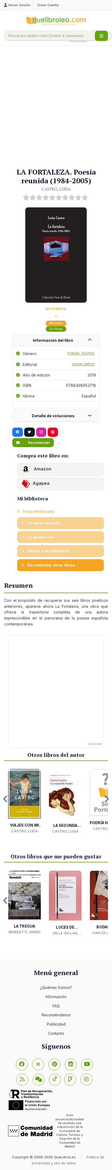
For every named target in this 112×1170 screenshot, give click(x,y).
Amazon (42, 469)
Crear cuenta (48, 5)
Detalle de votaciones (53, 415)
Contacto (56, 1033)
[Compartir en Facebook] (17, 432)
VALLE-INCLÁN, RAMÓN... (65, 933)
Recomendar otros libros (50, 565)
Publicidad (56, 1024)
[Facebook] (22, 1064)
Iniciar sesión (19, 5)
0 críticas (56, 329)
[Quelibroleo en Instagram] (41, 432)
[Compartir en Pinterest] (53, 432)
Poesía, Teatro (81, 353)
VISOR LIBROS (83, 364)
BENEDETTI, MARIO (25, 932)
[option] (24, 801)
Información (56, 996)
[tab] (56, 340)
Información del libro (53, 340)
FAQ (56, 1006)
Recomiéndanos (56, 1015)
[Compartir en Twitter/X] (29, 432)
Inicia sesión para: (38, 511)
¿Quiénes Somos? (56, 987)
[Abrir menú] (101, 36)
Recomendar (38, 443)
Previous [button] (5, 798)
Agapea (41, 483)
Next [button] (106, 798)
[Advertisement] (56, 107)
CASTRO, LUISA (56, 189)
